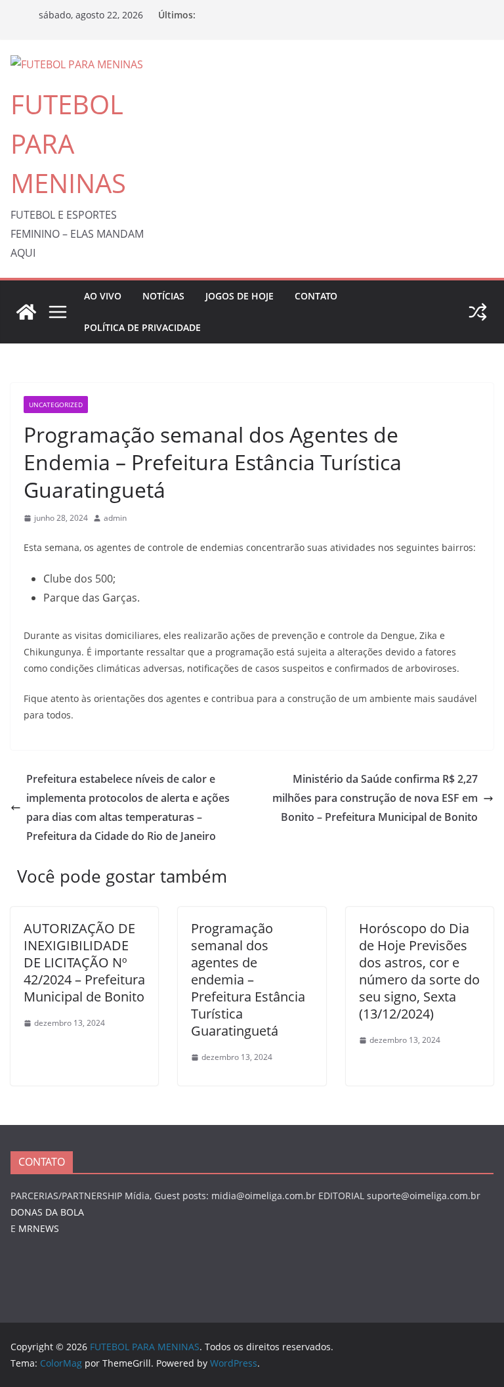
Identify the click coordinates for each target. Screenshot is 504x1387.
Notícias (163, 296)
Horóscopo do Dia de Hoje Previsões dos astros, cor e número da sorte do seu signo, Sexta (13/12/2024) (419, 971)
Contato (316, 296)
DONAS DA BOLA (47, 1212)
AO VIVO (102, 296)
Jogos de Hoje (239, 296)
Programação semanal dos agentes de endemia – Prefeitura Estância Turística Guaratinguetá (248, 979)
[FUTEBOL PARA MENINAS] (26, 312)
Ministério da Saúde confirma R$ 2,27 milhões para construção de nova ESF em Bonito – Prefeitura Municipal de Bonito (375, 798)
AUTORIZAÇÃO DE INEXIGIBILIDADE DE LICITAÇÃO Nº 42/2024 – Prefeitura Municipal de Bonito (84, 962)
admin (115, 517)
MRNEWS (38, 1228)
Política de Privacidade (142, 327)
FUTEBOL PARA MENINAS (68, 143)
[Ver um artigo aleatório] (478, 312)
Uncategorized (56, 404)
